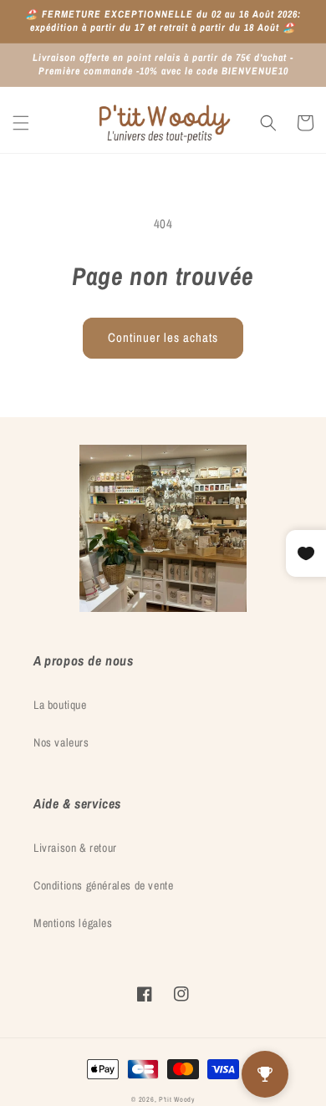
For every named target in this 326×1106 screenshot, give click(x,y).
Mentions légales (73, 922)
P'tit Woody (177, 1099)
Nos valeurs (61, 742)
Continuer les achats (163, 337)
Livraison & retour (75, 847)
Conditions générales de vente (103, 885)
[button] (21, 122)
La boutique (60, 704)
